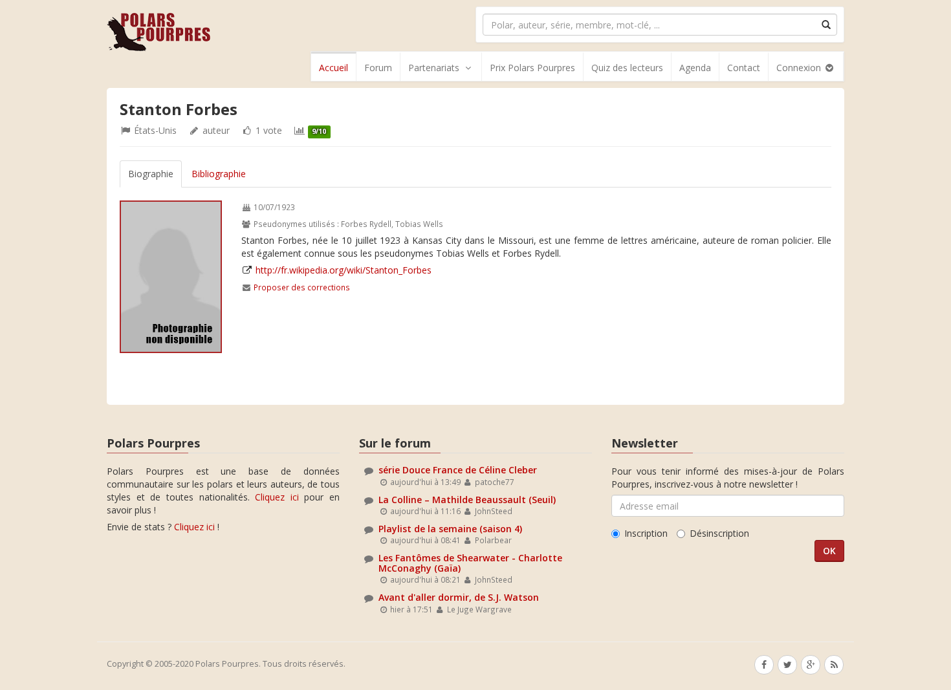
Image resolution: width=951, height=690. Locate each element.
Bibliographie (218, 173)
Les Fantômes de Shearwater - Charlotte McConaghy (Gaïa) (470, 563)
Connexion (800, 67)
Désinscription (719, 533)
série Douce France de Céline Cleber (457, 470)
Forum (378, 67)
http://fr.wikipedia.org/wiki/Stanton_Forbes (344, 270)
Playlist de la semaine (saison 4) (450, 529)
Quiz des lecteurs (627, 67)
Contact (743, 67)
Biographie (150, 173)
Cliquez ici (277, 497)
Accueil (333, 67)
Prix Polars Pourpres (532, 67)
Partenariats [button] (433, 67)
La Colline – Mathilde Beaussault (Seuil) (467, 499)
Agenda (695, 67)
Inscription (646, 533)
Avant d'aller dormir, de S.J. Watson (458, 597)
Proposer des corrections (302, 287)
